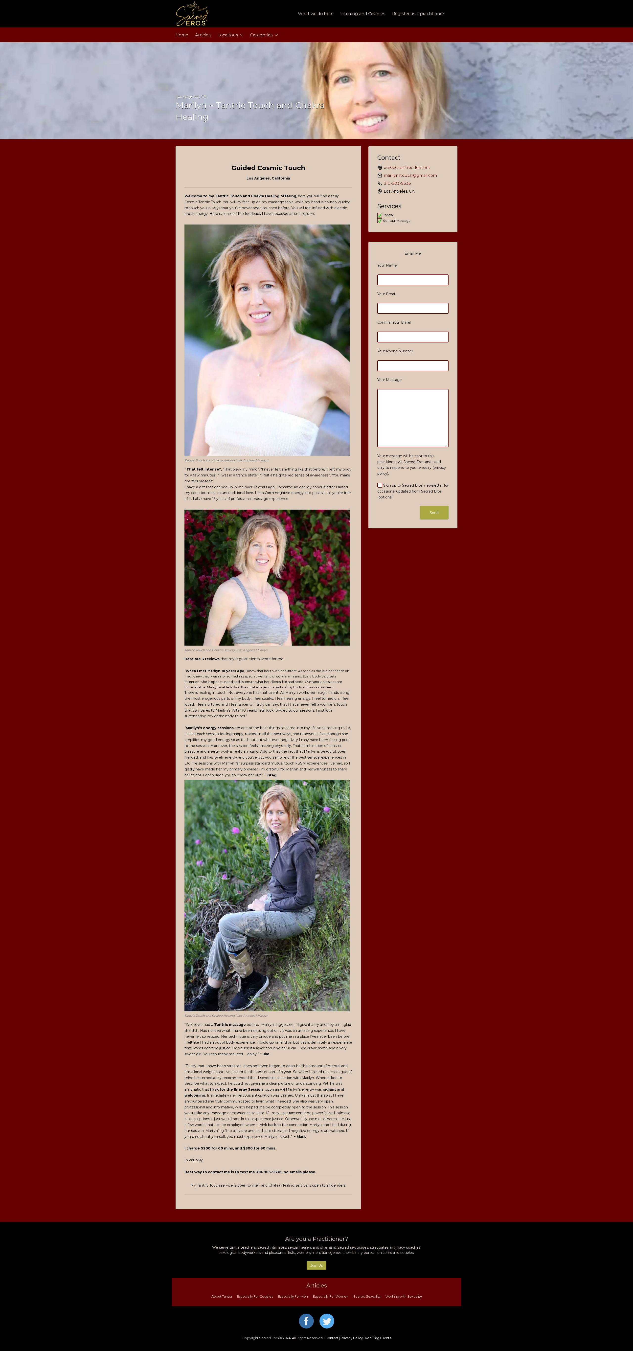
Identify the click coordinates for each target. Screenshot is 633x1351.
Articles (203, 34)
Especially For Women (330, 1296)
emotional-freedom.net (407, 167)
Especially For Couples (255, 1296)
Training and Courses (362, 13)
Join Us (316, 1265)
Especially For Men (293, 1296)
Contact (332, 1338)
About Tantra (221, 1296)
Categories (261, 34)
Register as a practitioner (418, 13)
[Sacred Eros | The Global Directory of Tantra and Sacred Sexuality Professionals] (222, 13)
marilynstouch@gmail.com (410, 175)
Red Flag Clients (378, 1338)
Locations (228, 34)
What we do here (316, 13)
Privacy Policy (352, 1338)
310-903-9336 (397, 183)
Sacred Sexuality (367, 1296)
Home (182, 34)
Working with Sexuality (403, 1296)
